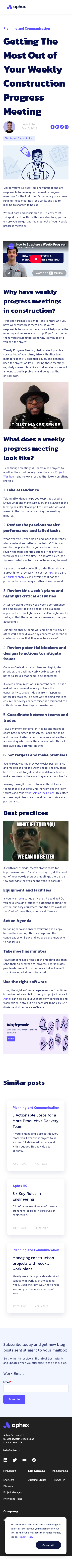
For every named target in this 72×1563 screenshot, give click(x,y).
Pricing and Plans (12, 1499)
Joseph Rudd (30, 125)
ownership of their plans (39, 793)
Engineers (8, 1480)
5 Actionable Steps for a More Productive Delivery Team (35, 1120)
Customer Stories (37, 1480)
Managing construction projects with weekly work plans (33, 1263)
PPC (51, 573)
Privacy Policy (26, 1536)
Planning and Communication (19, 138)
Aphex (7, 999)
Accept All (48, 1544)
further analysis (18, 577)
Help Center (58, 1480)
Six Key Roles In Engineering (27, 1196)
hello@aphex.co (11, 1450)
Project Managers (13, 1492)
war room (18, 899)
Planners (8, 1486)
